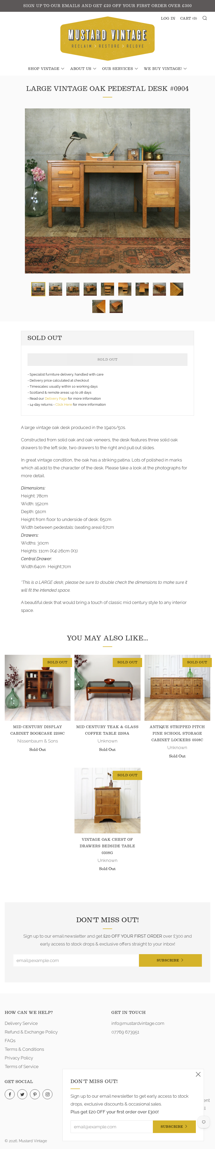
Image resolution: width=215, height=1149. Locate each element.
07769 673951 (125, 1032)
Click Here (64, 404)
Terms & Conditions (24, 1049)
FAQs (10, 1040)
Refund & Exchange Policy (31, 1032)
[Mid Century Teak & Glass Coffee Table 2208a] (107, 688)
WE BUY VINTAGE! (163, 69)
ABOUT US (81, 69)
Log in (168, 19)
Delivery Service (21, 1023)
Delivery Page (56, 398)
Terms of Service (22, 1066)
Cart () (188, 19)
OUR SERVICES (117, 69)
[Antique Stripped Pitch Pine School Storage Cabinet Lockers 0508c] (177, 688)
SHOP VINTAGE (44, 69)
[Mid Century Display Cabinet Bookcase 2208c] (38, 688)
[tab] (38, 289)
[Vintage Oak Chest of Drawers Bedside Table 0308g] (107, 800)
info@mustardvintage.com (137, 1023)
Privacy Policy (19, 1057)
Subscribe (168, 960)
